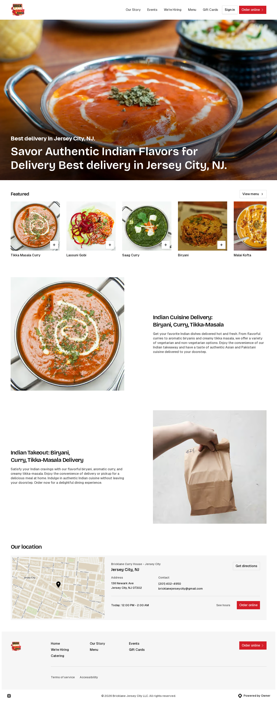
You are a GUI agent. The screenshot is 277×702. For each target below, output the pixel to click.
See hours (223, 605)
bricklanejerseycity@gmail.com (180, 589)
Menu (192, 10)
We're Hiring (172, 10)
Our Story (133, 10)
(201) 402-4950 (169, 584)
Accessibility (89, 677)
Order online (248, 605)
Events (152, 10)
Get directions (246, 566)
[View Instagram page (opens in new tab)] (9, 695)
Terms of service (63, 677)
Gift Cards (210, 10)
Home (55, 643)
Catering (57, 656)
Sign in (230, 10)
